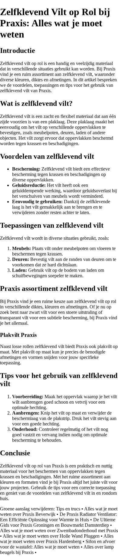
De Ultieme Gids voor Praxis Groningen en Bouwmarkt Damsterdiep (57, 522)
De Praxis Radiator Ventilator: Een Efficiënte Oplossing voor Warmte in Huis (58, 517)
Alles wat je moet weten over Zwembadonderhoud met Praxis (59, 530)
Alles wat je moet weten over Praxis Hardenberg (56, 538)
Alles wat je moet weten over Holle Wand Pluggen (51, 536)
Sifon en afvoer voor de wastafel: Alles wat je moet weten (57, 544)
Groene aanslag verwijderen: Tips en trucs (40, 508)
